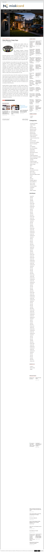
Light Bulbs (31, 159)
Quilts (31, 177)
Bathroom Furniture (33, 130)
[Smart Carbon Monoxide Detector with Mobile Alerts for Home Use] (24, 107)
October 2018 (32, 298)
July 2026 (31, 197)
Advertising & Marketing (33, 123)
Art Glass (31, 126)
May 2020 (31, 270)
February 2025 (32, 216)
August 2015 (32, 352)
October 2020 (32, 263)
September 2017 (32, 317)
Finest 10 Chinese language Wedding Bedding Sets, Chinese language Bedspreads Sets (35, 522)
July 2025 (31, 209)
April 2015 (31, 358)
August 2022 (32, 248)
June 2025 (31, 210)
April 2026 (31, 200)
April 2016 (31, 340)
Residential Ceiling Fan (33, 180)
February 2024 (32, 228)
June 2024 (31, 222)
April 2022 (31, 251)
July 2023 (31, 238)
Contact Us (31, 366)
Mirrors (31, 165)
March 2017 (31, 324)
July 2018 (31, 302)
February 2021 (32, 257)
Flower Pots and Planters (33, 148)
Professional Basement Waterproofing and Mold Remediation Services (38, 107)
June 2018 (31, 304)
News (31, 167)
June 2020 (31, 269)
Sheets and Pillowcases (33, 181)
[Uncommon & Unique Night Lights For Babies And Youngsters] (32, 443)
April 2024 (31, 225)
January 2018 (32, 311)
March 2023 (31, 244)
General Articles (32, 149)
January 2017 (32, 327)
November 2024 (32, 219)
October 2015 (32, 349)
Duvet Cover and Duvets (33, 143)
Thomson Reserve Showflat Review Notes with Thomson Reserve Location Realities (39, 82)
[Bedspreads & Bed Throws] (32, 377)
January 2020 (32, 276)
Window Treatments (33, 190)
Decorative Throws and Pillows (34, 142)
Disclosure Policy (32, 367)
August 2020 (32, 266)
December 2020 (32, 260)
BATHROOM (7, 10)
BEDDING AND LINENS (14, 10)
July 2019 (31, 285)
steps (14, 100)
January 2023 (32, 247)
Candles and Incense (33, 136)
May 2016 (31, 339)
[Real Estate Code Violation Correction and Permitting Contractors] (32, 99)
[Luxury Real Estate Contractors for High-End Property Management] (32, 73)
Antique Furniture (32, 124)
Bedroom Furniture (33, 133)
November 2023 (32, 232)
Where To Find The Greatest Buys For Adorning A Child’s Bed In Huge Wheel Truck (35, 509)
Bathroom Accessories (33, 129)
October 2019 (32, 280)
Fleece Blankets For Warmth (34, 530)
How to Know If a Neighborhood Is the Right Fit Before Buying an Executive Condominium (39, 59)
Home (4, 10)
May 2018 (31, 305)
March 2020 (31, 273)
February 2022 (32, 254)
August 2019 (32, 283)
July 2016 (31, 336)
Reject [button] (39, 550)
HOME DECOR (21, 10)
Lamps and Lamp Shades (33, 158)
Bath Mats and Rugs (33, 127)
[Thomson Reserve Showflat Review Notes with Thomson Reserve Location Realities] (32, 80)
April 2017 (31, 323)
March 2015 (31, 359)
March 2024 (31, 226)
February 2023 (32, 245)
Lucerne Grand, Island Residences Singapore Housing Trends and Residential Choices (38, 66)
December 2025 (32, 206)
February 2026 (32, 203)
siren (11, 100)
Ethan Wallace (9, 41)
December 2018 (32, 295)
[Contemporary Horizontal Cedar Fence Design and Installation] (32, 87)
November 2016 (32, 330)
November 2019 (32, 279)
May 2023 (31, 241)
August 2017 (32, 318)
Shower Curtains (32, 183)
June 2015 (31, 355)
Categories (31, 116)
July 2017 (31, 320)
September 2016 (32, 333)
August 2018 (32, 301)
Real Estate (31, 178)
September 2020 (32, 264)
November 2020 (32, 261)
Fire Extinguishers (32, 146)
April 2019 (31, 289)
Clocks (31, 139)
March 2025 (31, 215)
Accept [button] (36, 550)
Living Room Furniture (33, 161)
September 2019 (32, 282)
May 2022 (31, 250)
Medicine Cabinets (32, 164)
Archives (31, 117)
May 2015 (31, 356)
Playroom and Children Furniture (35, 174)
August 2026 (32, 196)
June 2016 (31, 337)
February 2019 (32, 292)
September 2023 (32, 235)
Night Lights (32, 168)
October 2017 (32, 315)
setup (9, 100)
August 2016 (32, 334)
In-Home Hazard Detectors (34, 155)
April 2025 (31, 213)
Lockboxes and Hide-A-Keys (34, 162)
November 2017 (32, 314)
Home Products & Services (34, 152)
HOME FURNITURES (28, 10)
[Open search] (41, 10)
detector (6, 100)
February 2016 (32, 343)
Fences (31, 145)
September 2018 (32, 299)
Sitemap (31, 369)
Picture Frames (32, 171)
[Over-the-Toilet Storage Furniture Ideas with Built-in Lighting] (32, 93)
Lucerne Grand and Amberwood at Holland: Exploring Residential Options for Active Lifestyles (38, 43)
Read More (42, 550)
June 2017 (31, 321)
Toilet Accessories (32, 184)
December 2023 (32, 231)
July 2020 (31, 267)
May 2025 (31, 212)
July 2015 (31, 353)
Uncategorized (32, 187)
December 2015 (32, 346)
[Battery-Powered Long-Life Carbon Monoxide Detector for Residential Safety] (15, 107)
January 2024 (32, 229)
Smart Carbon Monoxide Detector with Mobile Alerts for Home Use (24, 111)
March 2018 (31, 308)
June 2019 (31, 286)
